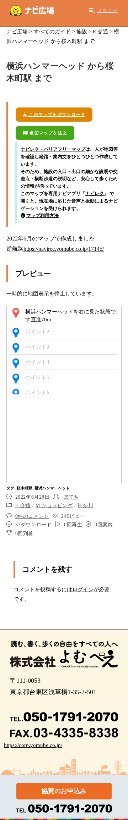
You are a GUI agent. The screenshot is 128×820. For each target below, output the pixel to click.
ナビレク (94, 193)
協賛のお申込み (64, 790)
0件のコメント (32, 516)
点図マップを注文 (47, 133)
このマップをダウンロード (56, 114)
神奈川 (85, 505)
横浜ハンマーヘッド (52, 488)
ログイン (83, 589)
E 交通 (23, 505)
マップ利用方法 (42, 215)
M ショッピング (54, 505)
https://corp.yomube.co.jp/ (33, 745)
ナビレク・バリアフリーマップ (53, 149)
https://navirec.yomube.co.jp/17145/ (63, 249)
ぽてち (71, 497)
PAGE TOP (118, 790)
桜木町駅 (24, 488)
